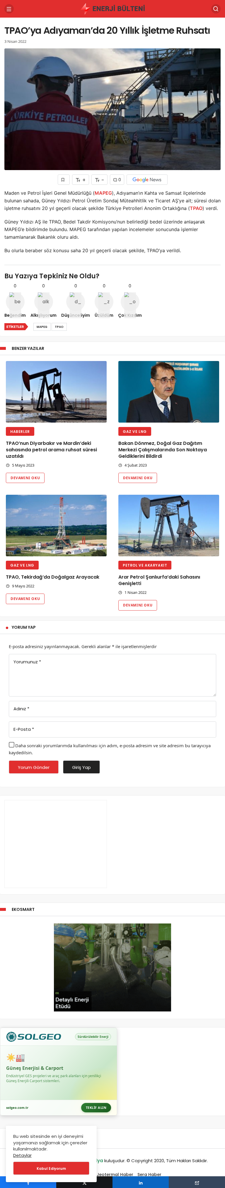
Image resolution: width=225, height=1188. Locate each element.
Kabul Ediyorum (51, 1168)
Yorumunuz (27, 662)
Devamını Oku (25, 477)
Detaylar (22, 1155)
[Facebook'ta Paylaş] (28, 1182)
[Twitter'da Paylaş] (84, 1182)
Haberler (20, 431)
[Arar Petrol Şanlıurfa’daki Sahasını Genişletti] (168, 525)
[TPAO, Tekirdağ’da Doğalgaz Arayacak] (56, 525)
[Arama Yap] (216, 8)
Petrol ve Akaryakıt (145, 565)
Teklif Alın (96, 1107)
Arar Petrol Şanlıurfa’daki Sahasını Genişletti (159, 580)
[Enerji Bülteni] (112, 8)
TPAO (196, 208)
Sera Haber (149, 1174)
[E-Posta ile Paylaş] (197, 1182)
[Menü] (9, 8)
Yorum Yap (24, 627)
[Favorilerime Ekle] (64, 179)
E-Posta (23, 729)
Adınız (21, 709)
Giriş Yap (81, 767)
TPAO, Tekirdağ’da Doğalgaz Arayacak (52, 577)
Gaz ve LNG (135, 431)
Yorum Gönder (34, 767)
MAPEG (103, 193)
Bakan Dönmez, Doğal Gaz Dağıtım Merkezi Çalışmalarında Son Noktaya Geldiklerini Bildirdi (162, 450)
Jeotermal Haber (115, 1174)
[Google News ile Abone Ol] (147, 179)
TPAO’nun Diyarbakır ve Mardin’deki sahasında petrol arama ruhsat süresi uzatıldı (51, 450)
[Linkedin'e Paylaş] (140, 1182)
